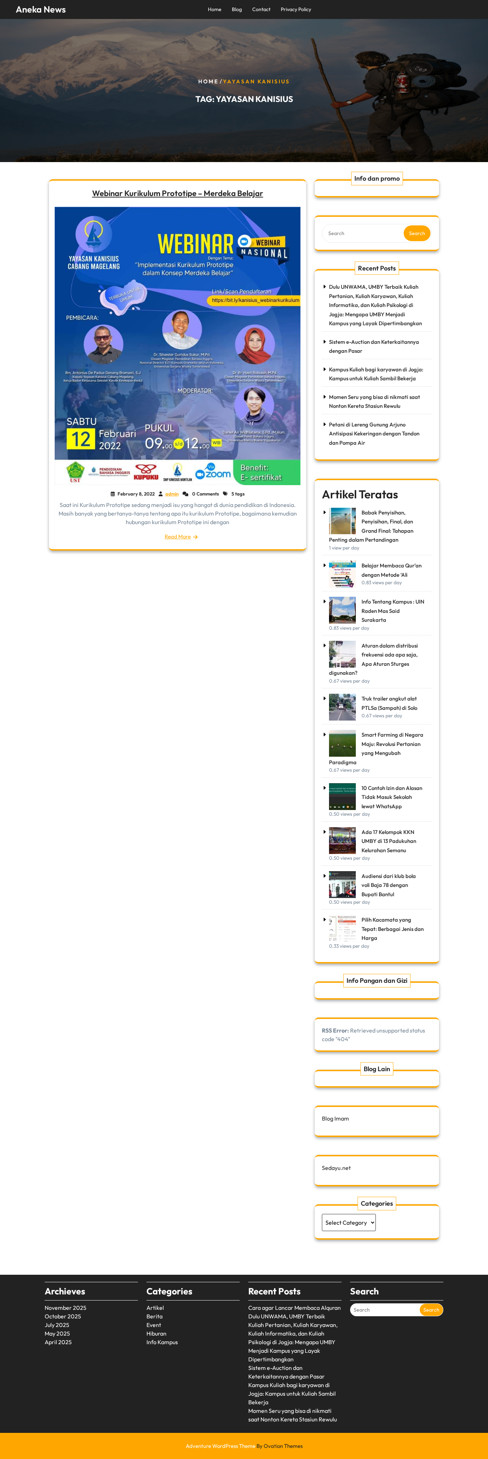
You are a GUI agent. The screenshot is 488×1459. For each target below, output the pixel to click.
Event (153, 1324)
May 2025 (57, 1333)
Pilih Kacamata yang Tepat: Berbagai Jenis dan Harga (393, 928)
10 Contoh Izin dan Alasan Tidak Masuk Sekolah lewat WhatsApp (392, 797)
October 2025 (63, 1316)
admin (172, 494)
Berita (154, 1316)
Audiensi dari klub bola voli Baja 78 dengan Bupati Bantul (389, 885)
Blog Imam (335, 1118)
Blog (237, 9)
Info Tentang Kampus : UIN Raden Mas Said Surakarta (393, 610)
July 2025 (57, 1324)
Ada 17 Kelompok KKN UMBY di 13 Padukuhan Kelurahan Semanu (389, 841)
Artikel (155, 1307)
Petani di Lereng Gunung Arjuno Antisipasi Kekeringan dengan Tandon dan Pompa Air (374, 433)
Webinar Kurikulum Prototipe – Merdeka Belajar (177, 193)
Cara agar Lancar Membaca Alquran (294, 1307)
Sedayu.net (336, 1167)
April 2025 (58, 1342)
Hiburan (156, 1333)
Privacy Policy (296, 9)
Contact (261, 9)
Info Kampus (162, 1342)
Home (214, 9)
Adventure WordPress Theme (244, 1446)
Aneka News (41, 9)
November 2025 (65, 1307)
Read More (178, 536)
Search (417, 233)
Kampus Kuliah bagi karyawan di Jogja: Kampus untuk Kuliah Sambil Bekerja (292, 1393)
